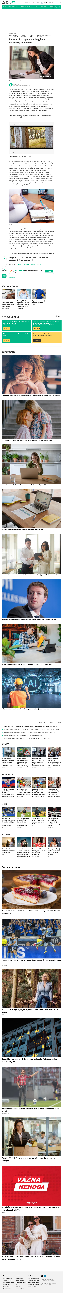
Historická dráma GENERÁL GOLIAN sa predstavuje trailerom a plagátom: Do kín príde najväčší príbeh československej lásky (23, 852)
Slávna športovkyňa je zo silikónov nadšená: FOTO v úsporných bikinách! (54, 851)
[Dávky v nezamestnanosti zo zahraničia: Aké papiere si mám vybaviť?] (8, 294)
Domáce (3, 767)
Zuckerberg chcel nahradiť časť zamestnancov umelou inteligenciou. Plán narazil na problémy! (30, 726)
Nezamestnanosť (5, 308)
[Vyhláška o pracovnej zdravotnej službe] (39, 294)
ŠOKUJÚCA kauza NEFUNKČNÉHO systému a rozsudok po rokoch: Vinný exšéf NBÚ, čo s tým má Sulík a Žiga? (54, 762)
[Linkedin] (45, 1275)
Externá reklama (20, 1280)
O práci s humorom (41, 7)
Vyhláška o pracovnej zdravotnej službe (38, 302)
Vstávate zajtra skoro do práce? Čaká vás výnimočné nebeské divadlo (23, 735)
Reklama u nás (19, 1278)
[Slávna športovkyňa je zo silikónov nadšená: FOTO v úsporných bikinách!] (54, 842)
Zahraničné (19, 767)
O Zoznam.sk (6, 1276)
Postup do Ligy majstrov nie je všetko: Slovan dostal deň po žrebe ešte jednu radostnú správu (8, 822)
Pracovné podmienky (23, 36)
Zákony (33, 304)
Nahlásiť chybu (12, 277)
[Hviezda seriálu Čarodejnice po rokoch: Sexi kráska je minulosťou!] (39, 842)
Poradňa (26, 264)
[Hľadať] (56, 7)
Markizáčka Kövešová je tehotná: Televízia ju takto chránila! (8, 850)
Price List (18, 1286)
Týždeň (58, 723)
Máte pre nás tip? (32, 1286)
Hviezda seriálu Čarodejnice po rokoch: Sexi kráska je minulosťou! (39, 851)
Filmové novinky (20, 858)
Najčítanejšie (43, 723)
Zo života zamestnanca (10, 7)
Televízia (3, 854)
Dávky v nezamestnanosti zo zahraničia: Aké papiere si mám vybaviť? (8, 303)
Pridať (49, 271)
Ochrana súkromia (7, 1280)
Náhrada (32, 264)
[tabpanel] (31, 732)
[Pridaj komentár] (4, 259)
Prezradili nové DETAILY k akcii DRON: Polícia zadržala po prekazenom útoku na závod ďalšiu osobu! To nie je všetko (39, 762)
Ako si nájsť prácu (26, 7)
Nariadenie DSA (7, 1288)
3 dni (52, 723)
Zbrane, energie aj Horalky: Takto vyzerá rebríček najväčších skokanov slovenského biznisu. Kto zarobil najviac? (38, 792)
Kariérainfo (11, 35)
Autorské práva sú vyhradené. (48, 1280)
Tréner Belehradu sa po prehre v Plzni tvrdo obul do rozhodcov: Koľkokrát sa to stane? (39, 821)
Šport (49, 856)
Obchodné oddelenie (33, 1280)
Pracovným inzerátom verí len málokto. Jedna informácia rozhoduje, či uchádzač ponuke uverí (30, 732)
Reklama (18, 1276)
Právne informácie (7, 1278)
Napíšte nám (6, 1286)
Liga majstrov (4, 827)
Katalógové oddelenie (33, 1282)
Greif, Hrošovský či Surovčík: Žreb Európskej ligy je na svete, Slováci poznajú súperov (54, 822)
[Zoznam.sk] (45, 1284)
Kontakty (30, 1276)
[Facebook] (42, 1275)
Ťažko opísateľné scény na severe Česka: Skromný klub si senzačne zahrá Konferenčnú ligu (23, 822)
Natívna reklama (20, 1288)
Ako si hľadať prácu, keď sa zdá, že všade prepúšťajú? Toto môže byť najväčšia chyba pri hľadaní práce (32, 729)
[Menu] (59, 7)
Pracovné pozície (10, 316)
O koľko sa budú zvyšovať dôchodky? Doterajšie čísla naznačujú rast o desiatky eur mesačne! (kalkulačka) (54, 792)
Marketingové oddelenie (34, 1284)
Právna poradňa (16, 36)
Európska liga (19, 827)
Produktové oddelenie (33, 1278)
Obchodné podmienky (21, 1282)
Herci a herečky (35, 856)
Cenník (17, 1284)
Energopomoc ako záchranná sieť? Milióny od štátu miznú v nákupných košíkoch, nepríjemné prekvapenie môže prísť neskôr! (24, 792)
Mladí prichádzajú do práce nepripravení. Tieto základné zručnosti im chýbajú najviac (27, 738)
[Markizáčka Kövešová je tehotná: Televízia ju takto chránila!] (8, 842)
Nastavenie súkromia (8, 1282)
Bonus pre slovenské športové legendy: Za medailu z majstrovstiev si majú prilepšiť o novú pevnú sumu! (8, 792)
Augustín (37, 2)
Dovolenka (20, 264)
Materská (38, 264)
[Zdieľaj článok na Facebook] (4, 264)
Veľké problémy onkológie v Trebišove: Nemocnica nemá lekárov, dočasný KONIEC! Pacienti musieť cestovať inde (8, 762)
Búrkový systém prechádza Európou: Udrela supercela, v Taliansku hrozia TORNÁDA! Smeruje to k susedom (23, 762)
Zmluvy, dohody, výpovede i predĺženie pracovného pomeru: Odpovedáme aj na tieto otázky (23, 304)
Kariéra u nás (6, 1284)
